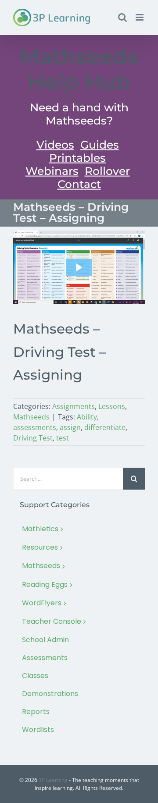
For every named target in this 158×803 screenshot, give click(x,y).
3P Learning (53, 780)
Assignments (73, 406)
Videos (55, 144)
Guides (99, 144)
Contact (79, 184)
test (62, 438)
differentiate (105, 427)
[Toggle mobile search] (122, 17)
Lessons (111, 406)
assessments (34, 427)
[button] (79, 267)
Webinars (52, 171)
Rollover (107, 171)
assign (70, 427)
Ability (87, 417)
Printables (77, 157)
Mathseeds (31, 417)
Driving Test (33, 438)
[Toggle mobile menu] (140, 17)
